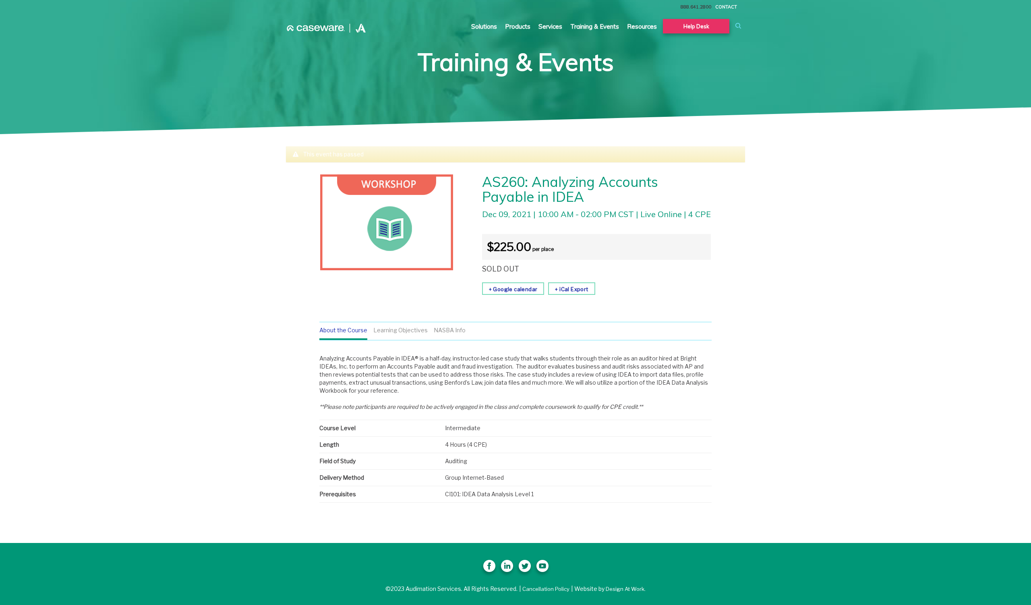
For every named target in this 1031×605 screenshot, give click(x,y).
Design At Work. (626, 589)
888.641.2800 (696, 7)
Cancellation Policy (545, 589)
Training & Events (594, 26)
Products (517, 26)
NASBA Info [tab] (450, 330)
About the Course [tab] (343, 330)
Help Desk (696, 26)
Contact (726, 7)
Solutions (484, 26)
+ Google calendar (513, 289)
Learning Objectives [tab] (400, 330)
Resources (642, 26)
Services (550, 26)
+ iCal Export (571, 289)
